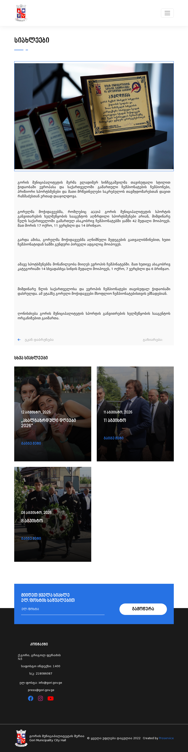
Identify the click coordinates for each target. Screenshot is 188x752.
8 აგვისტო (32, 521)
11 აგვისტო (115, 421)
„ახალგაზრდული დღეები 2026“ (48, 423)
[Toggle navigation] (167, 13)
